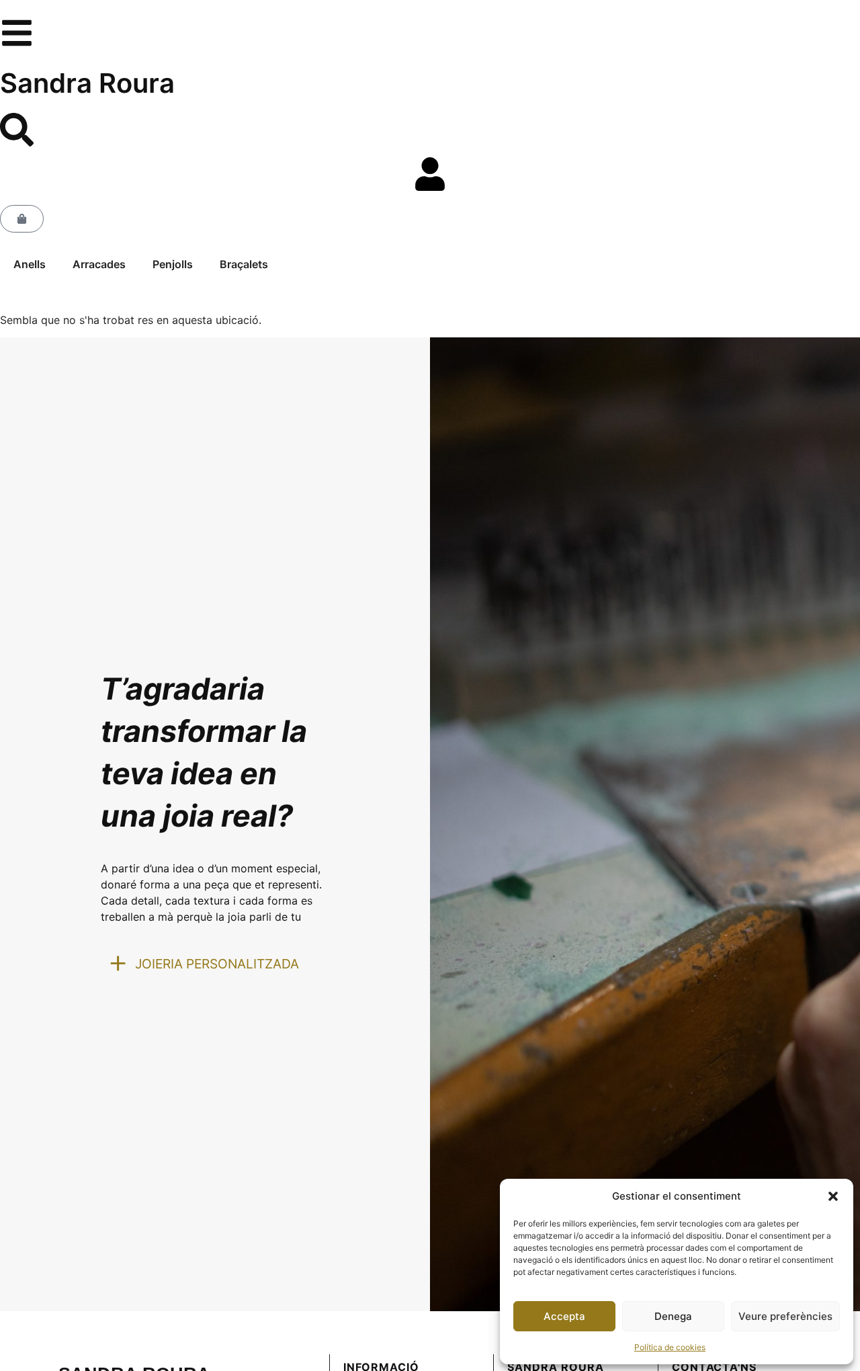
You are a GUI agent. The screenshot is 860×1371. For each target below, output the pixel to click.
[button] (833, 1196)
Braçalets (244, 264)
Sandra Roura (87, 83)
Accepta (564, 1316)
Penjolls (173, 264)
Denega (673, 1316)
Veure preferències (785, 1316)
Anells (29, 264)
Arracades (99, 264)
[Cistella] (22, 219)
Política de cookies (669, 1347)
